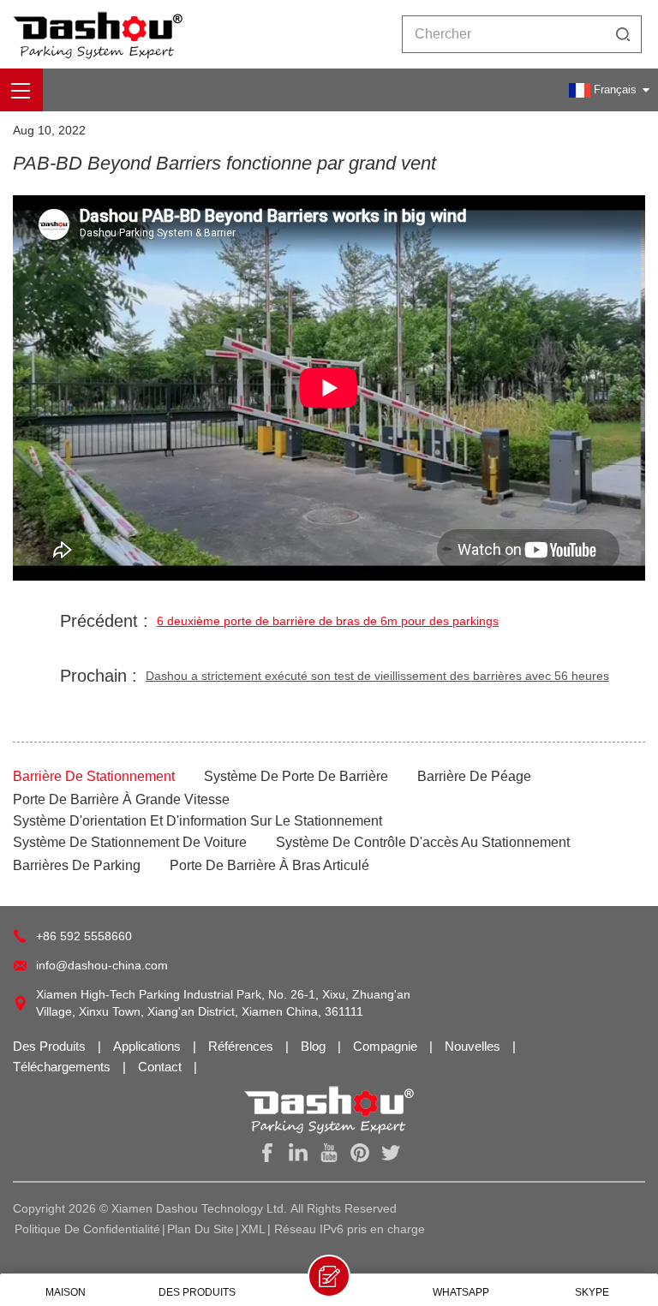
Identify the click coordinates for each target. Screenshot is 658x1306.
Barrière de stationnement (94, 776)
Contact (161, 1066)
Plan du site (200, 1229)
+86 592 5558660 (84, 936)
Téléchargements (63, 1066)
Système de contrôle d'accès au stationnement (423, 842)
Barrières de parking (77, 865)
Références (242, 1046)
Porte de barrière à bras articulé (269, 865)
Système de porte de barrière (296, 776)
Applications (148, 1046)
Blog (315, 1046)
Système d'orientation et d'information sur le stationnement (197, 821)
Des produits (51, 1046)
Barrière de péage (474, 776)
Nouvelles (474, 1046)
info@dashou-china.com (102, 965)
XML (253, 1229)
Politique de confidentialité (87, 1229)
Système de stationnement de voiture (130, 842)
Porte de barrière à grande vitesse (121, 799)
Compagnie (387, 1046)
